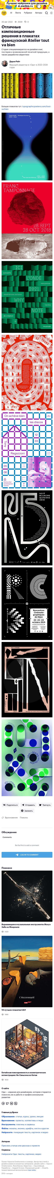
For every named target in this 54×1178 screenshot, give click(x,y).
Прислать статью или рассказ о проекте (21, 1146)
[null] (10, 805)
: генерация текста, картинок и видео (25, 1132)
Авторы (38, 13)
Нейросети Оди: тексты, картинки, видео (21, 1154)
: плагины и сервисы (18, 1125)
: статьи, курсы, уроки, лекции (22, 1117)
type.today (32, 1170)
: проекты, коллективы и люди (22, 1121)
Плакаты (24, 818)
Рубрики (28, 13)
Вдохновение (11, 818)
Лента (18, 13)
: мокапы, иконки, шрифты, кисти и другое (25, 1129)
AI (11, 13)
